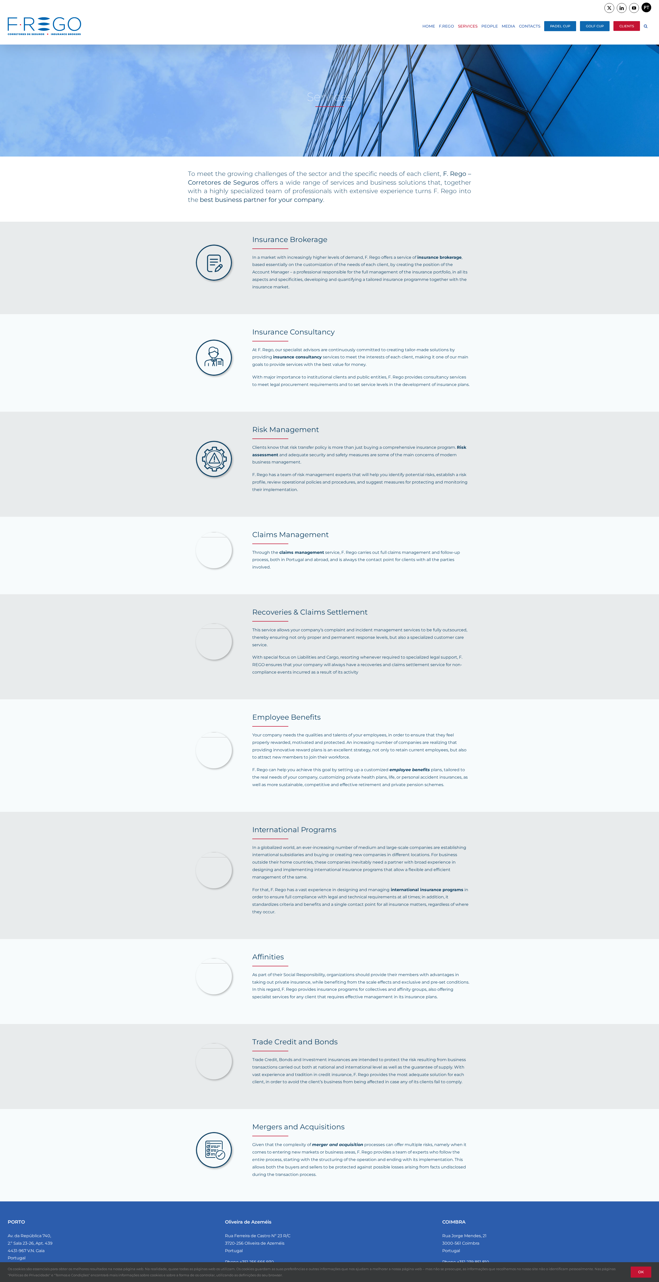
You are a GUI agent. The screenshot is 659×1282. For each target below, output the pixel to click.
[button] (645, 26)
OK (641, 1272)
